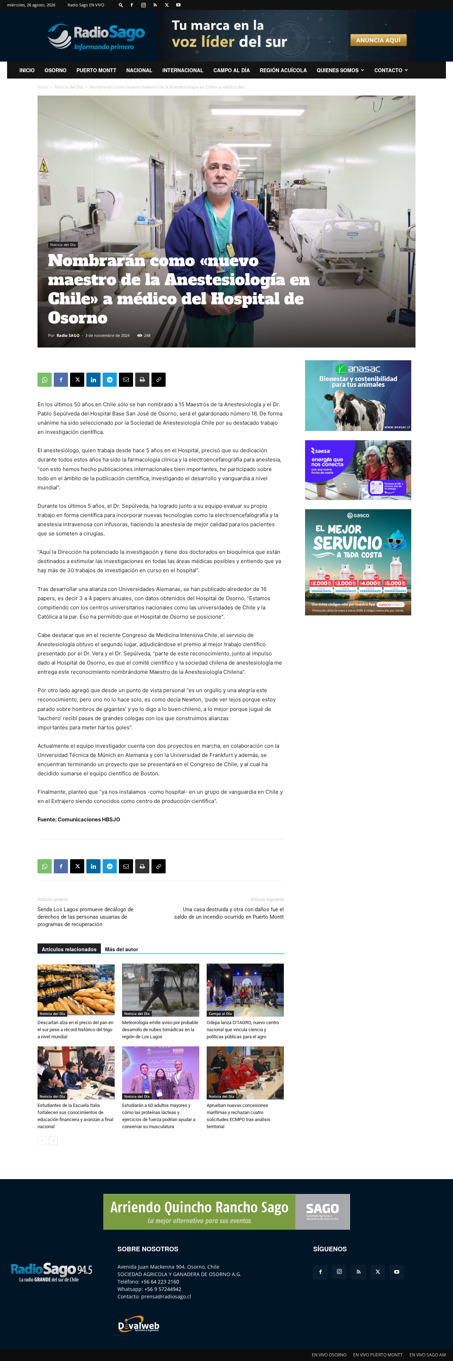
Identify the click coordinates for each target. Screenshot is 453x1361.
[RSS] (155, 5)
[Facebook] (131, 5)
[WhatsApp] (45, 380)
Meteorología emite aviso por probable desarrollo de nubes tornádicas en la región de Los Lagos (160, 1029)
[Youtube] (178, 5)
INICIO (27, 70)
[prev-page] (42, 1140)
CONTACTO (388, 70)
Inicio (43, 87)
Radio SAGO (68, 335)
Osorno (56, 70)
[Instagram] (143, 5)
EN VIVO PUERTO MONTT (378, 1355)
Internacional (182, 70)
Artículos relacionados (69, 949)
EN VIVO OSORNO (329, 1355)
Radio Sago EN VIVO (86, 4)
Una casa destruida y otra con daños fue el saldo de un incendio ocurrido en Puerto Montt (229, 913)
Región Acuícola (283, 70)
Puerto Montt (96, 70)
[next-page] (53, 1140)
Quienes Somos (338, 70)
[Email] (126, 380)
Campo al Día (231, 70)
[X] (166, 5)
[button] (121, 4)
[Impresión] (142, 380)
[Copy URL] (158, 380)
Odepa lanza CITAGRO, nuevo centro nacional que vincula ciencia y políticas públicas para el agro (243, 1029)
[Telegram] (110, 380)
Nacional (139, 70)
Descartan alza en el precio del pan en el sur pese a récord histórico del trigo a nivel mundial (75, 1029)
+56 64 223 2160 (160, 1281)
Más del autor (121, 949)
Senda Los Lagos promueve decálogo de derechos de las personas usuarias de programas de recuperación (85, 917)
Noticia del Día (69, 87)
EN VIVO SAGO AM (427, 1355)
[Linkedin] (93, 380)
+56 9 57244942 (162, 1289)
